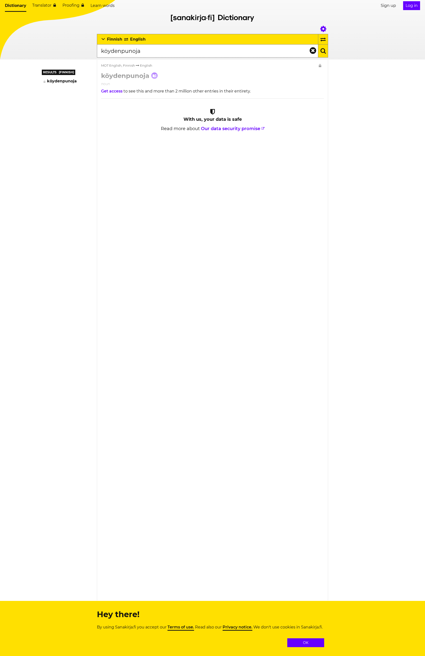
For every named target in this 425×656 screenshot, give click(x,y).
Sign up (388, 5)
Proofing (70, 5)
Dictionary (15, 5)
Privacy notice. (237, 627)
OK (305, 643)
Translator (41, 5)
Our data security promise (230, 128)
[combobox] (207, 51)
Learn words (103, 5)
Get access (112, 91)
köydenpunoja (62, 81)
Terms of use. (180, 627)
